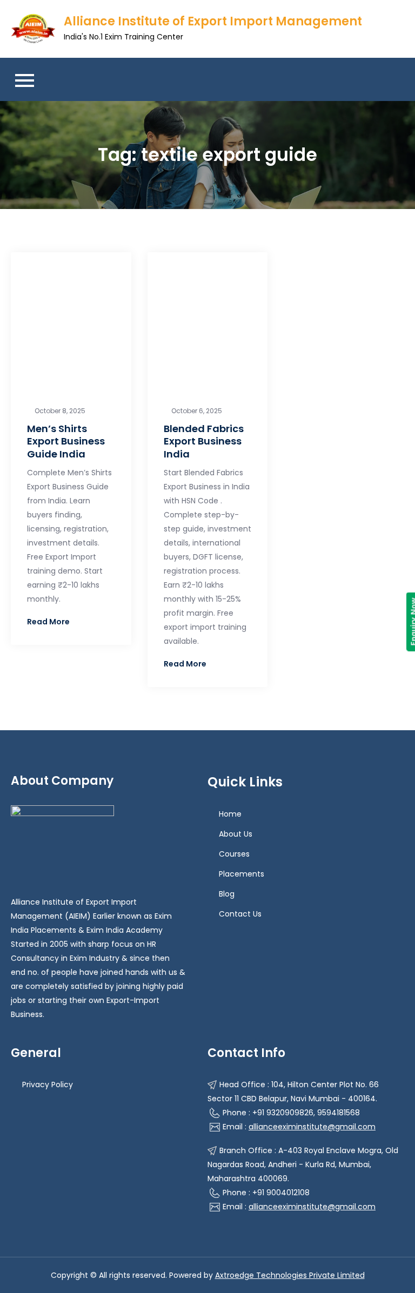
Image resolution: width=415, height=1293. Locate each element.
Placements (241, 873)
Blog (227, 893)
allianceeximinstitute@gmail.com (312, 1126)
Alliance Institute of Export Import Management (213, 21)
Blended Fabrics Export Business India (204, 441)
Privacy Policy (47, 1084)
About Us (235, 834)
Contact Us (240, 913)
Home (230, 814)
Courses (234, 853)
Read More (48, 621)
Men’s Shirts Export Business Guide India (66, 441)
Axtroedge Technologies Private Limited (290, 1275)
